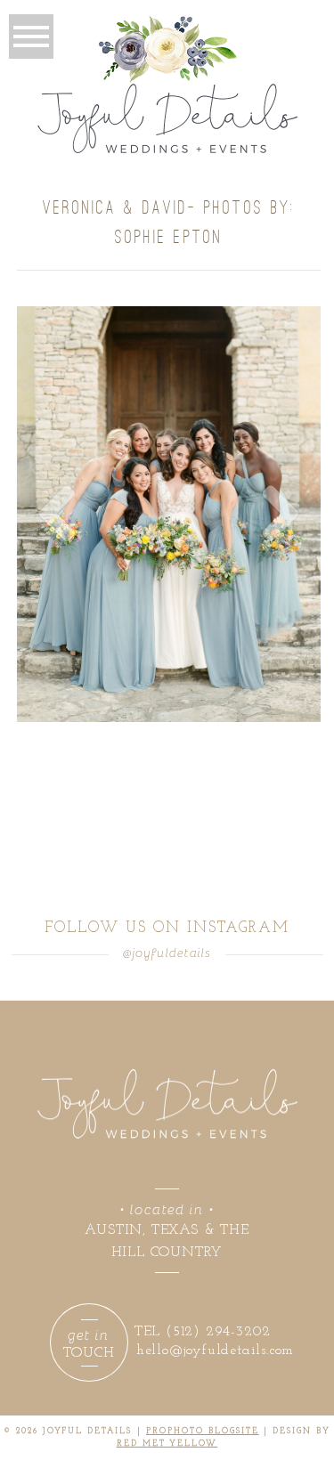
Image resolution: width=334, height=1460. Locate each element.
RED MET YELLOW (167, 1444)
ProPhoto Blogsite (202, 1431)
